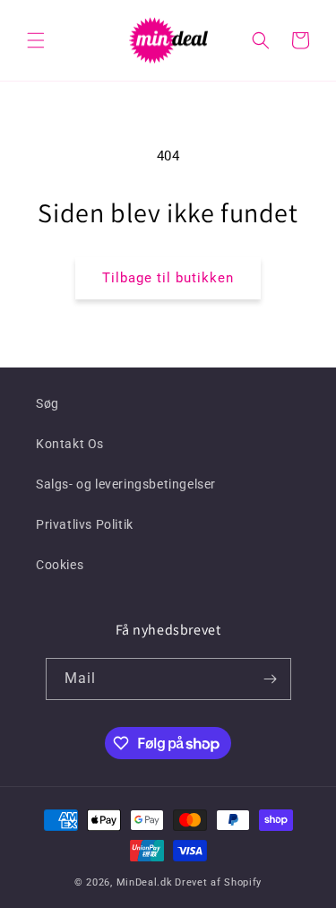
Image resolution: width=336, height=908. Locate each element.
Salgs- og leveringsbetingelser (126, 484)
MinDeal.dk (144, 882)
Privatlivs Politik (85, 524)
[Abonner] (270, 679)
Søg (47, 403)
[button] (36, 40)
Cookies (59, 565)
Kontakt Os (70, 444)
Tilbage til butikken (168, 278)
